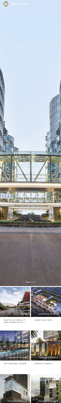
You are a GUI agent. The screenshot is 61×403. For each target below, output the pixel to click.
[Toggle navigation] (55, 4)
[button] (4, 143)
